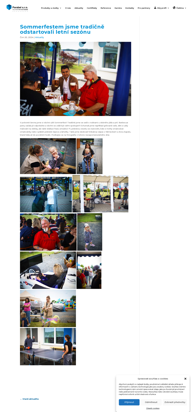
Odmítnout (151, 402)
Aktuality (79, 8)
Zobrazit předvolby (174, 402)
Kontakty (129, 8)
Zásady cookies (152, 408)
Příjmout (129, 402)
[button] (185, 378)
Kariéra (118, 8)
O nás (68, 8)
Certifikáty (92, 8)
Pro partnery (144, 8)
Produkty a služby (50, 8)
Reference (106, 8)
